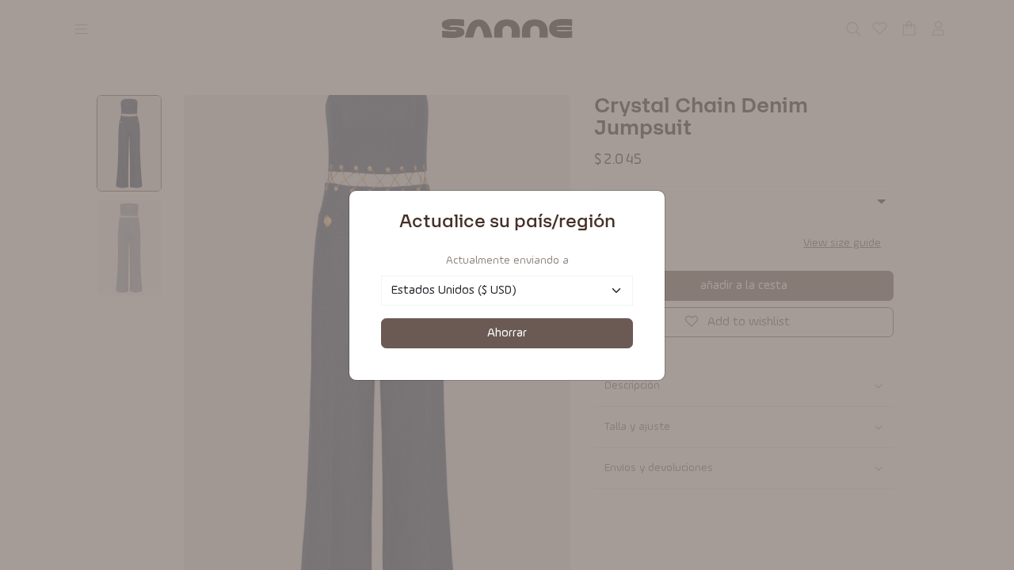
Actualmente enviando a (507, 260)
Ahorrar (507, 333)
